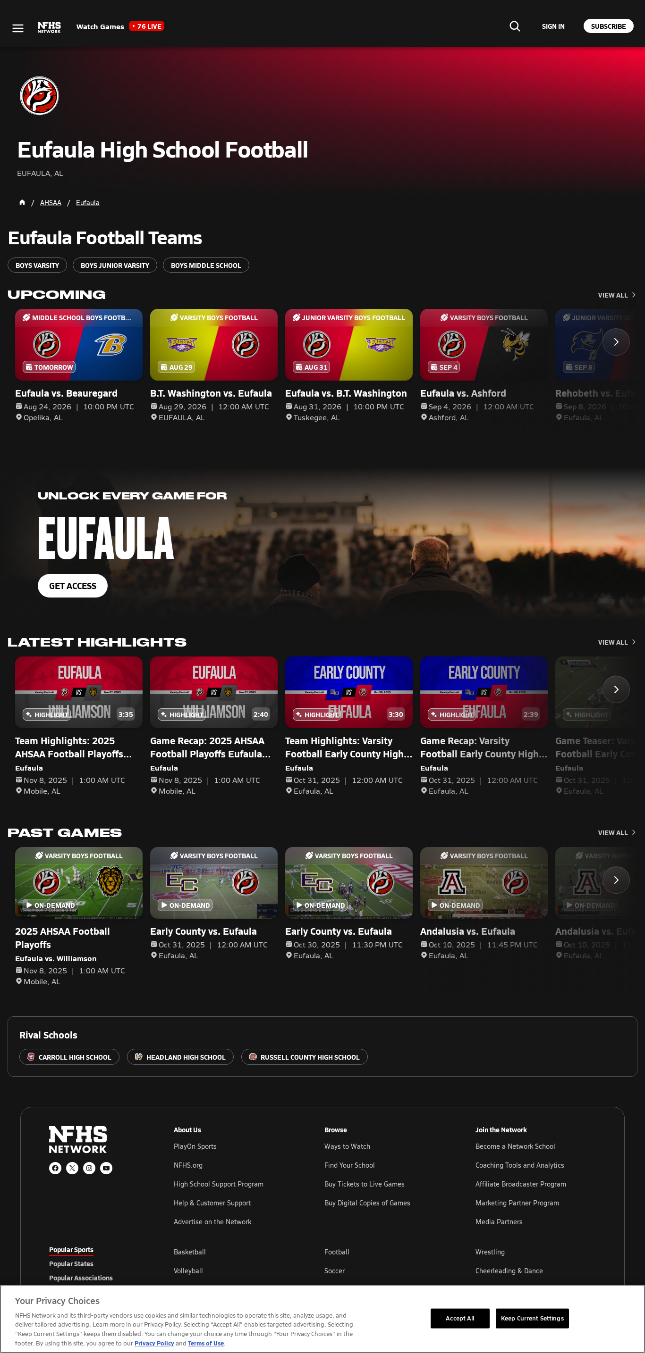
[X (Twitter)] (72, 1168)
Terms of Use (206, 1342)
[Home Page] (22, 202)
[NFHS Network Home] (49, 27)
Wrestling (490, 1251)
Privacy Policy (154, 1342)
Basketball (190, 1251)
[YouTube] (106, 1168)
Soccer (334, 1270)
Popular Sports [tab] (71, 1249)
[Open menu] (17, 28)
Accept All (460, 1318)
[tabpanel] (385, 1270)
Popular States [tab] (71, 1263)
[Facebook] (55, 1168)
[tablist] (96, 1263)
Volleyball (188, 1270)
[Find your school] (514, 25)
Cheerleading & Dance (509, 1270)
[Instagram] (89, 1168)
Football (336, 1251)
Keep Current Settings (532, 1318)
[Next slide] (616, 342)
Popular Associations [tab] (81, 1277)
